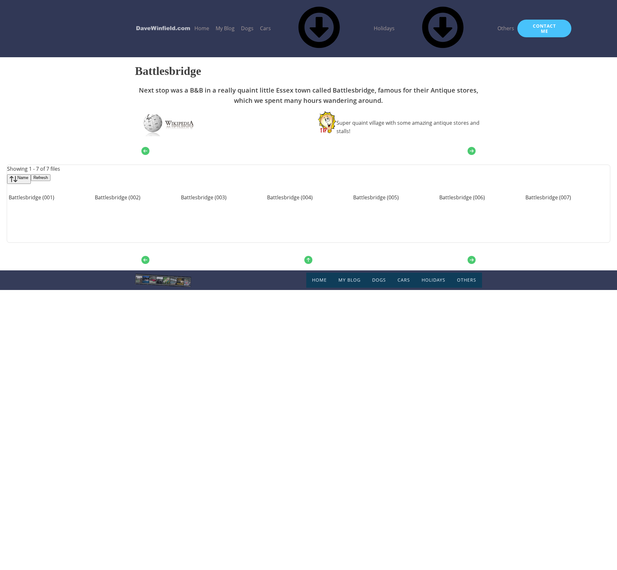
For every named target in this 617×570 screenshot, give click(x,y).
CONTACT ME (544, 28)
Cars (265, 28)
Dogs (247, 28)
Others (505, 28)
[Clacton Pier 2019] (145, 150)
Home (201, 28)
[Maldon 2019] (472, 150)
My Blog (225, 28)
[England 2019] (308, 258)
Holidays (384, 28)
